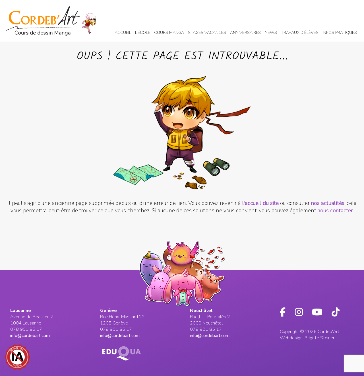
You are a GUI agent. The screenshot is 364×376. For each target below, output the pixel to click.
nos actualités (327, 203)
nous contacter (335, 210)
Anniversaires (245, 32)
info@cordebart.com (30, 335)
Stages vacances (207, 32)
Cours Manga (169, 32)
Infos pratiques (339, 32)
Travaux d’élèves (299, 32)
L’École (142, 32)
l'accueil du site (260, 203)
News (271, 32)
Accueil (123, 32)
